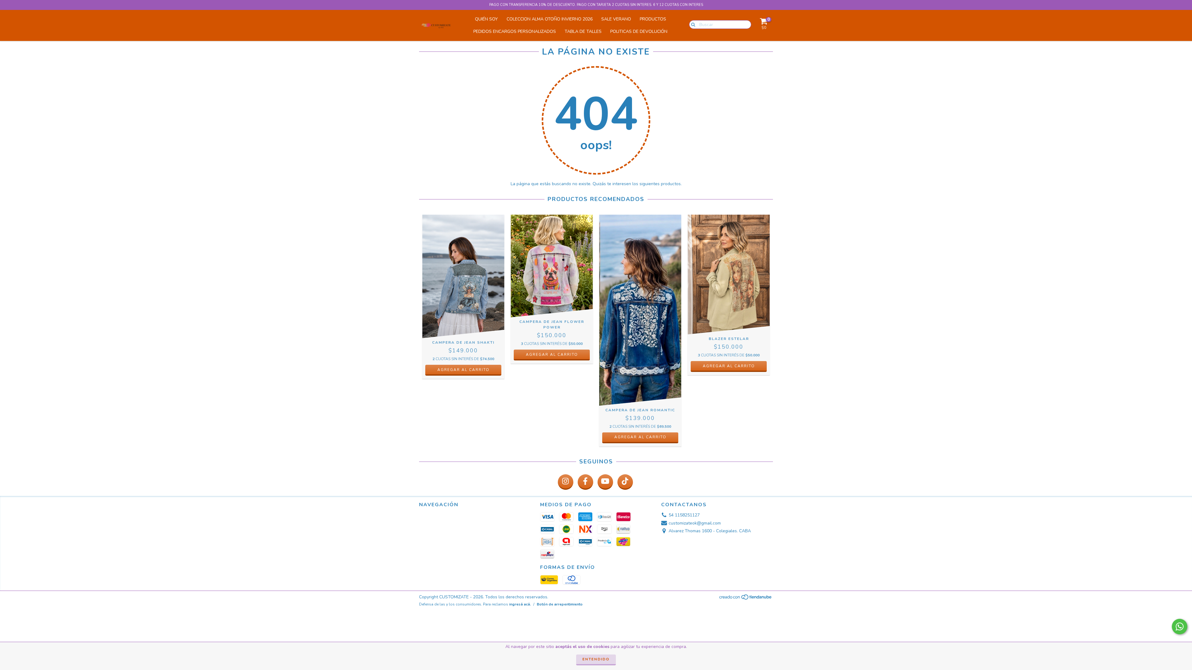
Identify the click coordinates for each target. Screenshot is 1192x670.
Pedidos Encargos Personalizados (514, 31)
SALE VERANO (616, 19)
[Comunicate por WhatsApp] (1179, 626)
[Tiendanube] (746, 598)
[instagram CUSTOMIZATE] (565, 482)
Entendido (596, 659)
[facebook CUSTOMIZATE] (585, 482)
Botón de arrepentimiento (560, 604)
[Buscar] (691, 24)
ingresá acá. (520, 604)
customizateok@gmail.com (695, 523)
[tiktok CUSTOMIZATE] (625, 482)
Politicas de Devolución (638, 31)
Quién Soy (486, 19)
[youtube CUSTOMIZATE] (605, 482)
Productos (653, 19)
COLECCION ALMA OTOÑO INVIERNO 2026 (550, 19)
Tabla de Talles (583, 31)
